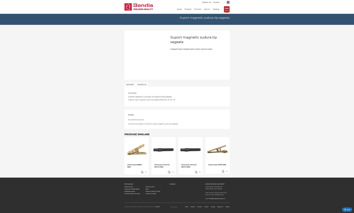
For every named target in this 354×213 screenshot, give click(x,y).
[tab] (130, 84)
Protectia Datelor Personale (132, 193)
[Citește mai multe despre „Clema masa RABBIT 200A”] (142, 172)
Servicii (206, 206)
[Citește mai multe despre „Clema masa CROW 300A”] (223, 171)
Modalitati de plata (129, 191)
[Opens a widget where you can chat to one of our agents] (347, 209)
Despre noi (206, 2)
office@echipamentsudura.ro (217, 198)
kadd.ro (158, 206)
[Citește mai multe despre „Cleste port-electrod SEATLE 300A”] (169, 172)
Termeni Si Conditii (151, 193)
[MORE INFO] (146, 172)
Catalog (213, 206)
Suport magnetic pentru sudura (189, 49)
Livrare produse (150, 187)
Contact (216, 2)
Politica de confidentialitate (132, 189)
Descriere (130, 85)
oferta (227, 9)
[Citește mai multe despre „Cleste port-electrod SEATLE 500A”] (196, 172)
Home (186, 206)
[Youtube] (181, 207)
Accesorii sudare (206, 49)
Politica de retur (128, 187)
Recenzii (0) (142, 85)
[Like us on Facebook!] (178, 207)
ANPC (147, 189)
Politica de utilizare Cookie (153, 191)
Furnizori (199, 206)
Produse (192, 206)
